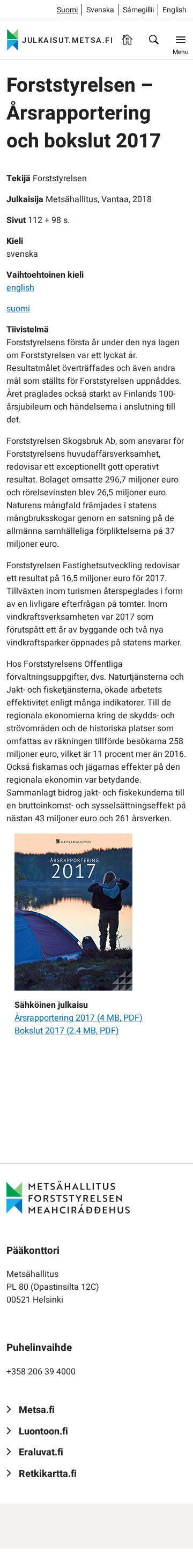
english (20, 287)
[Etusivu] (127, 39)
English (174, 10)
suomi (18, 308)
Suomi (67, 10)
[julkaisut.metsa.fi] (68, 1197)
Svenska (100, 10)
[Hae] (153, 39)
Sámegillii (138, 10)
